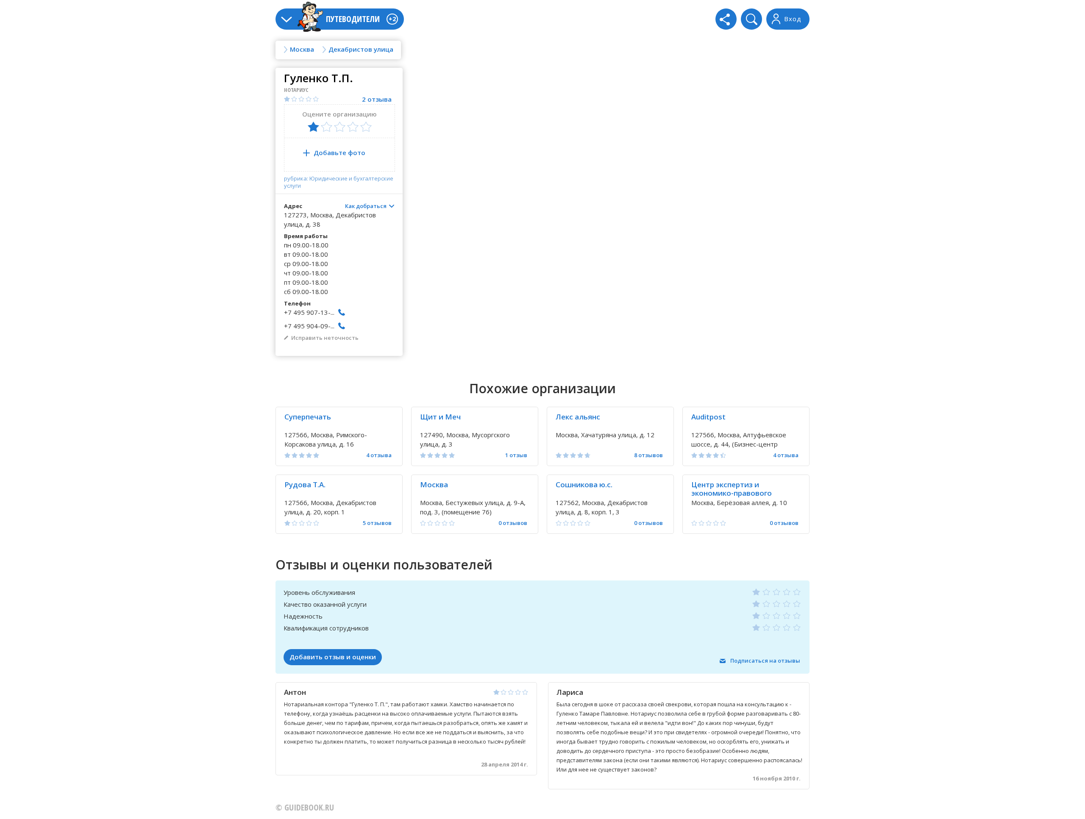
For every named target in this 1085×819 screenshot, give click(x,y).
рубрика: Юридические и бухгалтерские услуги (338, 182)
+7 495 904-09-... (309, 326)
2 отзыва (377, 99)
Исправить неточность (325, 338)
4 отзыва (379, 455)
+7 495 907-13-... (309, 312)
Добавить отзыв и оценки (332, 656)
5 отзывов (377, 523)
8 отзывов (648, 455)
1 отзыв (516, 455)
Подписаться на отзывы (765, 661)
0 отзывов (512, 523)
